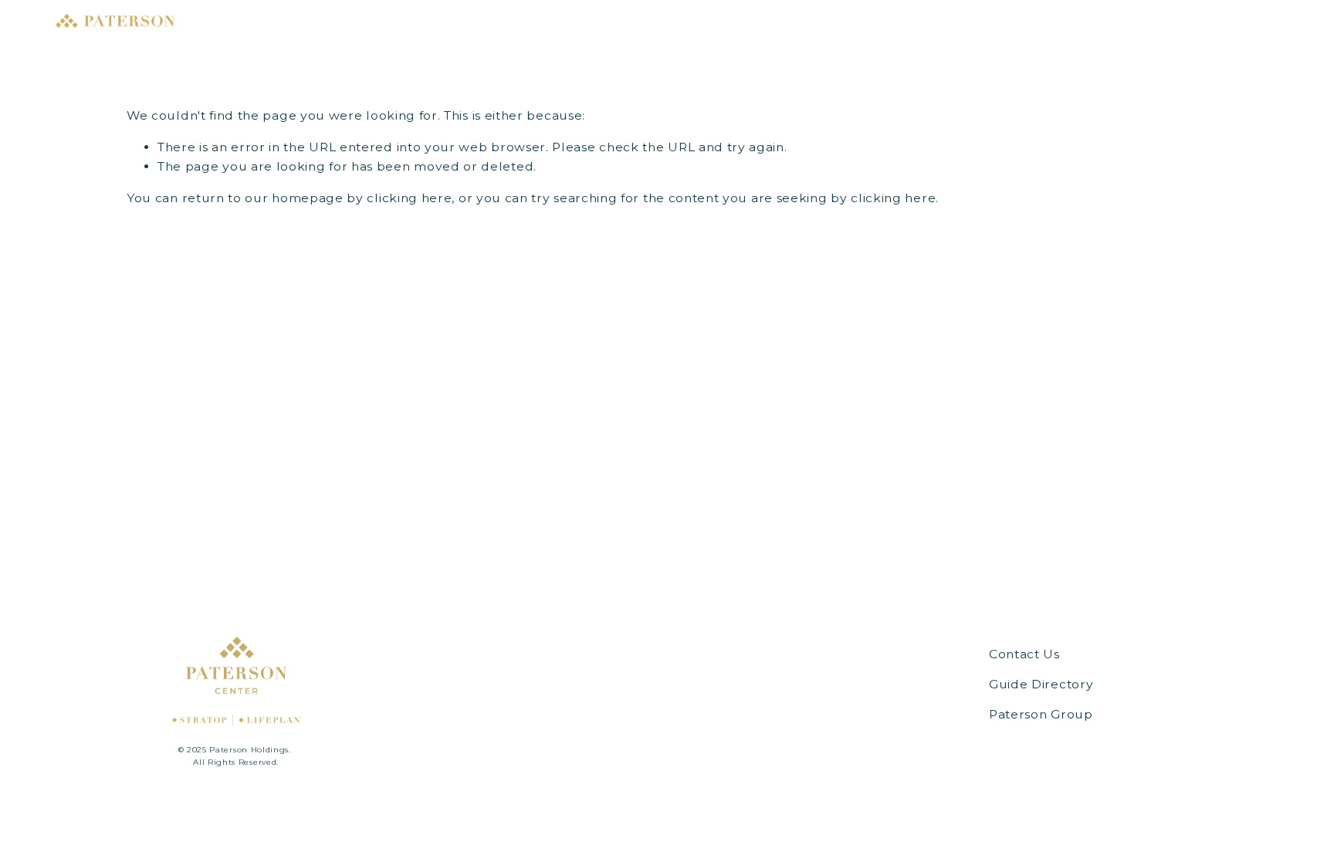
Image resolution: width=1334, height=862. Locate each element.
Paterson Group (1041, 714)
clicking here (409, 198)
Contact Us (1024, 654)
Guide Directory (1041, 684)
